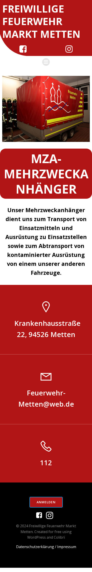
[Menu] (46, 62)
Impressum (66, 546)
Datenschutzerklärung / (36, 546)
